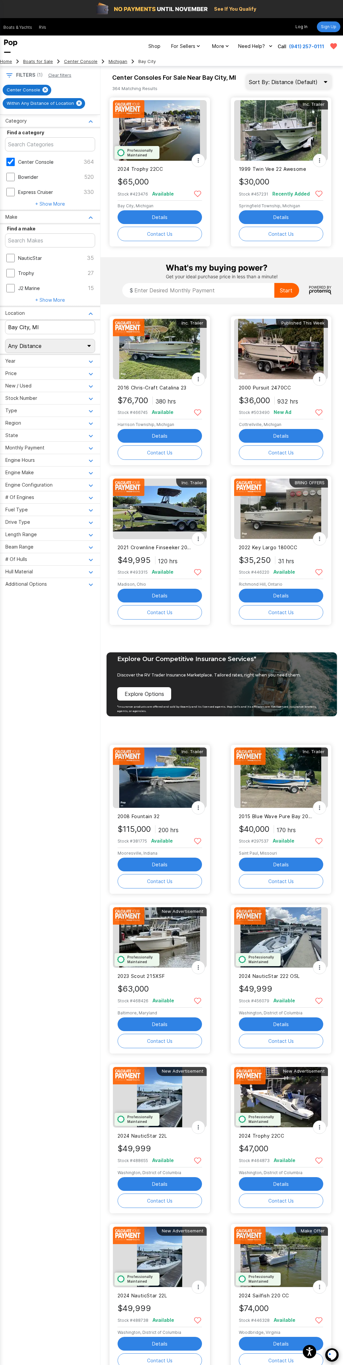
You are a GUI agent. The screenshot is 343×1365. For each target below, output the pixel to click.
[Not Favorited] (198, 193)
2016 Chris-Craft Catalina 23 (152, 387)
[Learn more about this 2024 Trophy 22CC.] (160, 130)
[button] (309, 1351)
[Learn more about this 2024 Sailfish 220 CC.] (281, 1257)
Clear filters (59, 75)
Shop (154, 46)
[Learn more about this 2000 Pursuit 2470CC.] (281, 349)
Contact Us (160, 234)
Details (159, 217)
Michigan (118, 61)
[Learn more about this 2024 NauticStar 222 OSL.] (281, 937)
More (218, 46)
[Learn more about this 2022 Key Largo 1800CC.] (281, 509)
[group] (27, 90)
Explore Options (144, 694)
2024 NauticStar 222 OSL (269, 976)
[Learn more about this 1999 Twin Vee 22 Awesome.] (281, 130)
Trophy (26, 273)
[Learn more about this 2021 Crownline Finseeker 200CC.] (160, 509)
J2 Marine (29, 288)
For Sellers (183, 46)
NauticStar (30, 258)
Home (6, 61)
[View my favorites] (333, 46)
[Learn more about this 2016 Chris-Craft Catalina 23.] (160, 349)
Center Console (80, 61)
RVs (42, 27)
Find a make (21, 228)
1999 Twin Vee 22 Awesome (272, 169)
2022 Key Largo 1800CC (268, 547)
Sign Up (328, 26)
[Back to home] (10, 46)
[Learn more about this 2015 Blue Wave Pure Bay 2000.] (281, 777)
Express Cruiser (35, 192)
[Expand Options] (198, 160)
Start (286, 290)
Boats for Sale (38, 61)
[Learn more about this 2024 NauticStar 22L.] (160, 1097)
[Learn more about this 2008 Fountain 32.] (160, 777)
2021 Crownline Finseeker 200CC (156, 547)
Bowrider (28, 177)
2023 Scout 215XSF (141, 976)
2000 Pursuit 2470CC (265, 387)
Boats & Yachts (17, 27)
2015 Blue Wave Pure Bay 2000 (277, 816)
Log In (301, 26)
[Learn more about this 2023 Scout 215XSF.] (160, 937)
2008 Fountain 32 (139, 816)
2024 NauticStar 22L (142, 1136)
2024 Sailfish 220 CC (264, 1295)
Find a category (25, 132)
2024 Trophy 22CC (140, 169)
